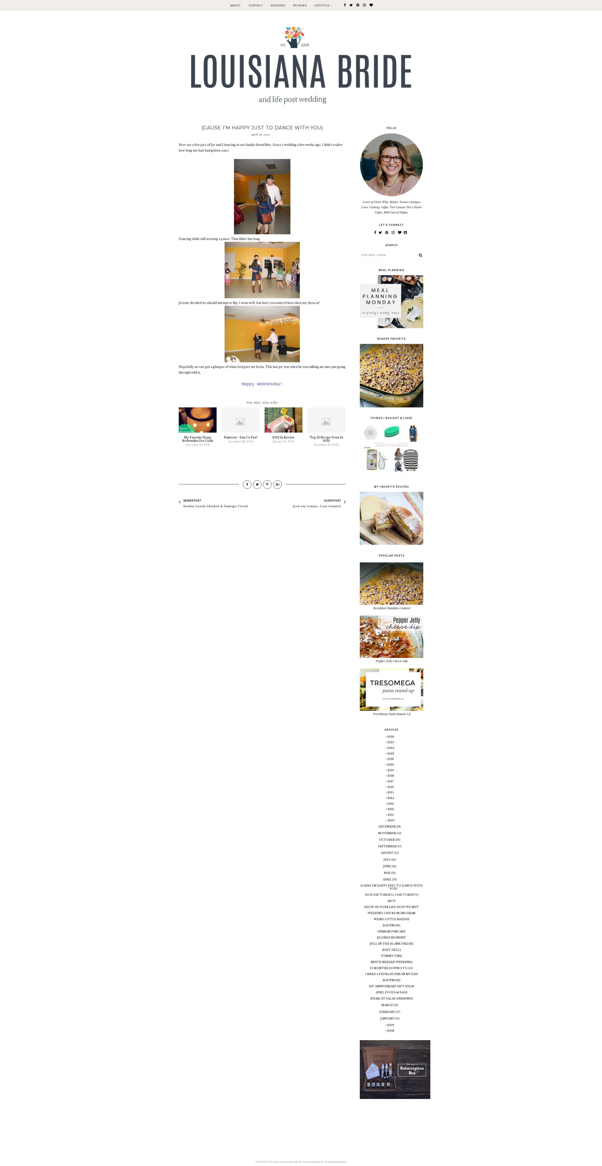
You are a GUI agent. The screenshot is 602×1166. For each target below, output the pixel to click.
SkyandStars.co (335, 1162)
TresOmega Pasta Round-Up (392, 714)
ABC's (391, 901)
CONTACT (256, 5)
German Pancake (391, 931)
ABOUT (235, 5)
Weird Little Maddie (391, 919)
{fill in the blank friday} (391, 943)
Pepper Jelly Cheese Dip (392, 661)
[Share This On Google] (277, 484)
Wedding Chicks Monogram (392, 913)
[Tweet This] (257, 484)
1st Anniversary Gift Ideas (391, 986)
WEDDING (278, 5)
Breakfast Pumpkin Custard (391, 608)
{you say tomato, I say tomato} (391, 894)
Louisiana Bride (291, 1162)
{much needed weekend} (391, 962)
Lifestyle (322, 5)
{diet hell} (391, 949)
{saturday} (391, 925)
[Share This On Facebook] (247, 484)
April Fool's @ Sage (392, 992)
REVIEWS (300, 5)
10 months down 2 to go (391, 968)
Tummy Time (391, 956)
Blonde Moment (391, 937)
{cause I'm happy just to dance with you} (391, 887)
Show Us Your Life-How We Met (391, 907)
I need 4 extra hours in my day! (391, 974)
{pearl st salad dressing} (391, 998)
